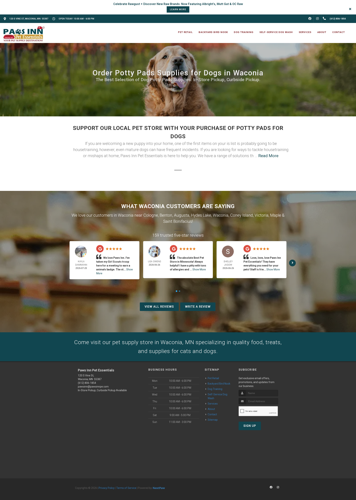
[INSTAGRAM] (317, 18)
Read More (268, 155)
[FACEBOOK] (310, 18)
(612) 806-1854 (87, 382)
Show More (199, 269)
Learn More (178, 9)
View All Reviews (159, 306)
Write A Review (198, 306)
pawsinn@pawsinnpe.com (93, 386)
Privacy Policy (107, 487)
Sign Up (249, 426)
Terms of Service (126, 487)
